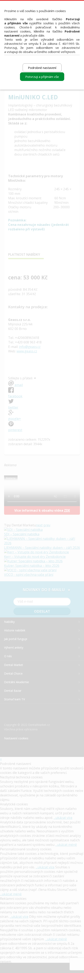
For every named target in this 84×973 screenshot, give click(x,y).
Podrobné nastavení (42, 68)
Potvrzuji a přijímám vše (42, 77)
